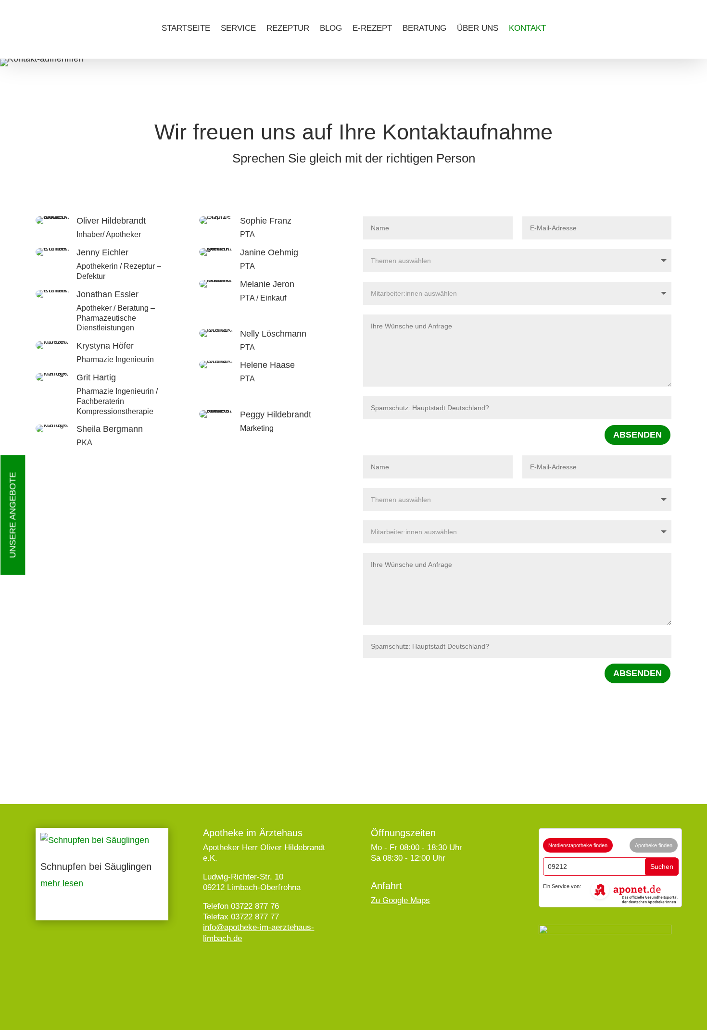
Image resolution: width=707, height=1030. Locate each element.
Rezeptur (287, 28)
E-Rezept (372, 28)
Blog (331, 28)
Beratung (424, 28)
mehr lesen (61, 883)
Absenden (637, 435)
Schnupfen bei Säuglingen (96, 866)
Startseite (186, 28)
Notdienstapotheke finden (577, 845)
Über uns (477, 28)
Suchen (661, 866)
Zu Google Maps (400, 900)
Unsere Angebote (12, 515)
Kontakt (527, 28)
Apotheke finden (653, 845)
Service (238, 28)
